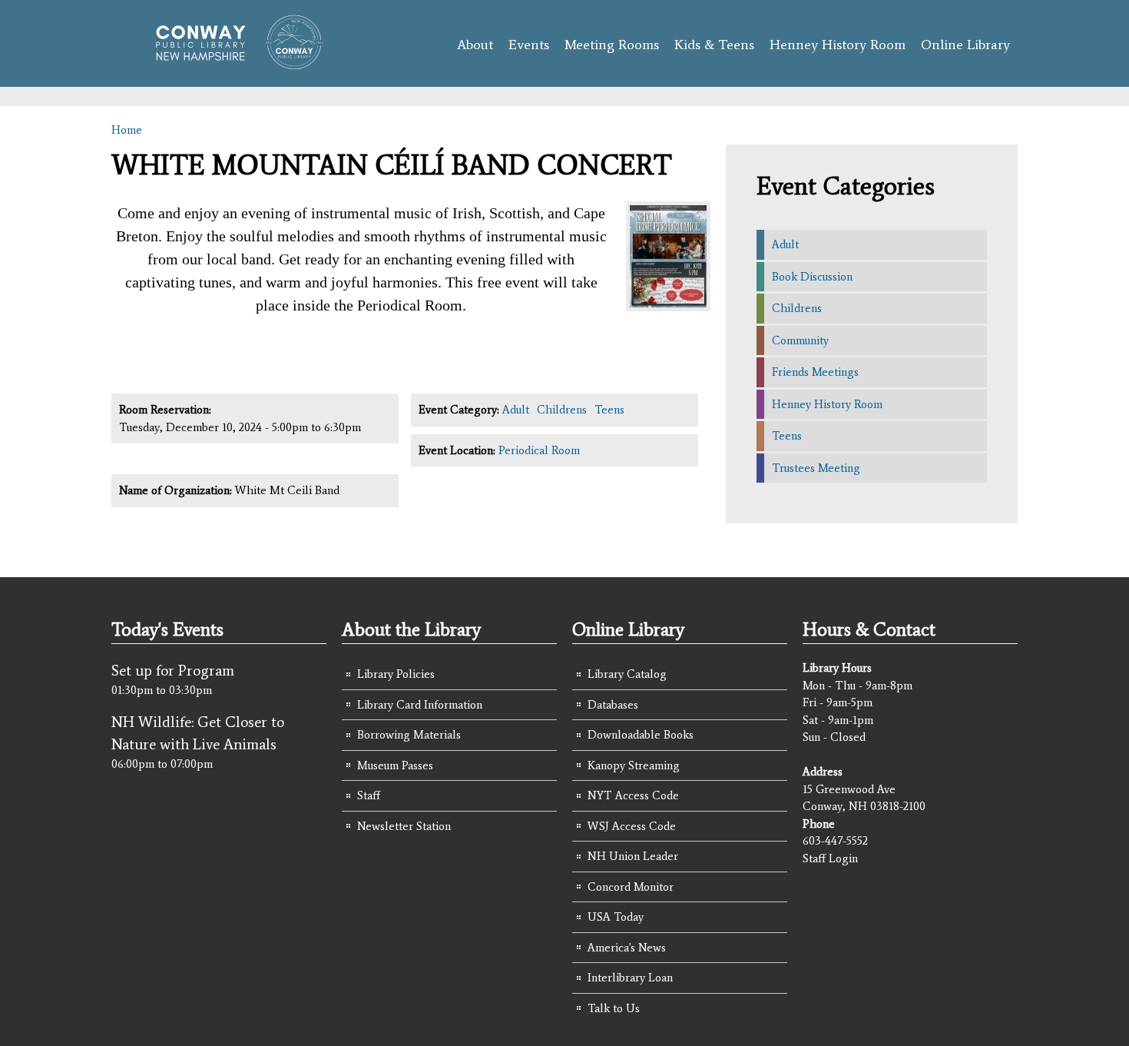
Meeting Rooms (611, 44)
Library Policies (396, 674)
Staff (368, 795)
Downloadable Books (641, 735)
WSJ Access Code (632, 826)
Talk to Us (614, 1008)
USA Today (616, 917)
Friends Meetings (815, 372)
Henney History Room (838, 44)
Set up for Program (172, 670)
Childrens (562, 410)
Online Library (965, 44)
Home (126, 130)
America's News (627, 948)
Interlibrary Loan (630, 978)
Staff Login (830, 858)
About (475, 44)
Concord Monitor (631, 887)
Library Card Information (419, 705)
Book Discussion (812, 277)
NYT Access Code (633, 795)
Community (800, 340)
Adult (515, 410)
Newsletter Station (404, 826)
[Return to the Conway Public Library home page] (232, 63)
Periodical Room (539, 450)
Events (528, 44)
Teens (609, 410)
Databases (613, 705)
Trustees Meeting (816, 468)
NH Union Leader (633, 856)
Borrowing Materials (409, 735)
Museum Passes (395, 765)
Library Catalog (627, 674)
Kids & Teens (714, 44)
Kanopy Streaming (634, 765)
